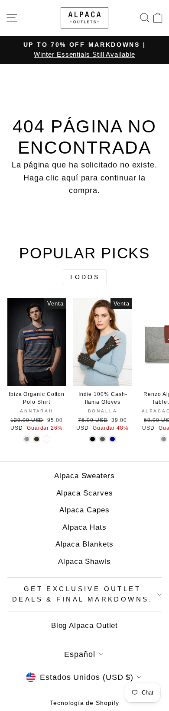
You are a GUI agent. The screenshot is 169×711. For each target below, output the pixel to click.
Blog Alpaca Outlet (84, 625)
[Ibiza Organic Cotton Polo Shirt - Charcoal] (36, 439)
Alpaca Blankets (84, 544)
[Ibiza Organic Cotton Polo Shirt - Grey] (26, 439)
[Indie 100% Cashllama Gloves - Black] (92, 439)
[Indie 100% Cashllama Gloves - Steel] (102, 439)
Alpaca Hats (84, 527)
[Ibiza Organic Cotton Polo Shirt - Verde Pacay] (46, 439)
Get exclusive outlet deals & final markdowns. (82, 594)
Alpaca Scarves (84, 493)
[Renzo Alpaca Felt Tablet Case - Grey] (163, 439)
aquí (70, 177)
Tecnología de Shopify (84, 702)
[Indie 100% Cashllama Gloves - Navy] (112, 439)
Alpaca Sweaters (84, 476)
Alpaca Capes (84, 510)
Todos (84, 276)
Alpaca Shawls (84, 561)
